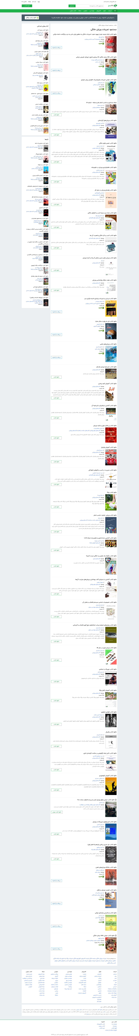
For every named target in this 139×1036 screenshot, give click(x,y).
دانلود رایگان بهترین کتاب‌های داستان (34, 34)
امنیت (84, 978)
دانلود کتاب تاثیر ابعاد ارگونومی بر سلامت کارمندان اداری (100, 753)
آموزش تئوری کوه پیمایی (86, 395)
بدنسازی (98, 303)
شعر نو (115, 980)
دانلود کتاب (56, 115)
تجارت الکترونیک (82, 982)
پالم (102, 261)
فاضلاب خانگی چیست (59, 611)
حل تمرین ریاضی (84, 853)
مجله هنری (42, 993)
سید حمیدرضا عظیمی (98, 473)
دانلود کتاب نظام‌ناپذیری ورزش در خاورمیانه (104, 167)
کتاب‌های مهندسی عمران (94, 607)
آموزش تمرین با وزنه (61, 111)
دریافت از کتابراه (56, 47)
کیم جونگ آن (38, 267)
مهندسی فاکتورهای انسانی (74, 764)
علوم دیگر (99, 1001)
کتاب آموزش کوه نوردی (98, 392)
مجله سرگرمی (41, 980)
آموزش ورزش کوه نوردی (75, 392)
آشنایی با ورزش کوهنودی (71, 784)
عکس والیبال (89, 412)
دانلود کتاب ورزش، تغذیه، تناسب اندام (105, 515)
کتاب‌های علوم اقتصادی (94, 218)
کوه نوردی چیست (73, 390)
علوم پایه (99, 999)
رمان (116, 976)
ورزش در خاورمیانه (91, 176)
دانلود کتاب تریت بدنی (67, 831)
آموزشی (30, 987)
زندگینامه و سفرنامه (112, 989)
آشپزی (56, 976)
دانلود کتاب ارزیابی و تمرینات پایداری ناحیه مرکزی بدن (100, 299)
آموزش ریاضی (92, 853)
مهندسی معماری (68, 978)
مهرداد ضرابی (100, 582)
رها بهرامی (39, 43)
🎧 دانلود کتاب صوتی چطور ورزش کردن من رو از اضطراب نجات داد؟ (97, 800)
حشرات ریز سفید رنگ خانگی (64, 588)
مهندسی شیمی (68, 984)
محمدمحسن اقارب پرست (97, 60)
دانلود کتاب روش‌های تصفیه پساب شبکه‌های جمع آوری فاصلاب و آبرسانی (95, 625)
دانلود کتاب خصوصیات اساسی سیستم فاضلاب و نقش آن (99, 602)
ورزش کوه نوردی (95, 390)
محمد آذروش (38, 233)
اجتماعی (99, 987)
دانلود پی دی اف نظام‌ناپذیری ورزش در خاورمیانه (93, 178)
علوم (104, 11)
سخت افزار (83, 984)
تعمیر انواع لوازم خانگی (94, 156)
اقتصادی (99, 974)
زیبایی (56, 980)
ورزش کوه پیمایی (87, 390)
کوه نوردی (80, 390)
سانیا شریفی (100, 324)
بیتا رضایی (100, 82)
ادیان (96, 917)
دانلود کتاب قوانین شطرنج (109, 712)
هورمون (83, 678)
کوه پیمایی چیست (58, 390)
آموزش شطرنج (76, 721)
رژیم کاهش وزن (61, 526)
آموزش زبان (114, 995)
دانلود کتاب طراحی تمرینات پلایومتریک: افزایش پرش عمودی (99, 80)
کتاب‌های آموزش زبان (38, 235)
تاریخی (99, 980)
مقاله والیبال (75, 412)
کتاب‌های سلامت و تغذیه (83, 430)
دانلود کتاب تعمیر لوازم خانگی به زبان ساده (78, 156)
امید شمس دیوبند (98, 541)
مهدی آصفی (100, 824)
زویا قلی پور (38, 210)
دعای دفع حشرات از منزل (73, 590)
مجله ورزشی (41, 984)
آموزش (61, 547)
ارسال (88, 1014)
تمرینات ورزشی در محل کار (93, 762)
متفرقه (56, 995)
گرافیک (84, 991)
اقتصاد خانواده (64, 479)
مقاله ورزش (78, 287)
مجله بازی (42, 978)
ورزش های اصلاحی (81, 762)
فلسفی (99, 991)
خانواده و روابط (55, 978)
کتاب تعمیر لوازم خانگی (58, 152)
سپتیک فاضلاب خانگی (85, 613)
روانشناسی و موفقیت (27, 978)
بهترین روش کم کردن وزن (72, 526)
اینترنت (84, 974)
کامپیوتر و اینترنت (82, 993)
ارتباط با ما (114, 1024)
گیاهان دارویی (97, 940)
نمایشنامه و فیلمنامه (112, 991)
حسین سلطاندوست (98, 428)
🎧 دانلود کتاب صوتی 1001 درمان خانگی (105, 936)
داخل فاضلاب (75, 611)
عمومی (85, 11)
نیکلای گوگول (38, 54)
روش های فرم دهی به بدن (85, 528)
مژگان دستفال (99, 870)
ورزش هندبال (92, 374)
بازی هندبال (85, 374)
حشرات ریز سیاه (95, 588)
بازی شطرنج (89, 721)
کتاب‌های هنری (96, 558)
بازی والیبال (62, 741)
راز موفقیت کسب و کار (90, 224)
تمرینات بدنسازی (100, 961)
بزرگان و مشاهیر (54, 974)
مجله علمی (42, 989)
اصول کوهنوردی (87, 787)
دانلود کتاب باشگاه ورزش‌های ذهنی (106, 867)
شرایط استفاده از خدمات (111, 1030)
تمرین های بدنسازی (96, 528)
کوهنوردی (79, 784)
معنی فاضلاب (68, 611)
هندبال (97, 374)
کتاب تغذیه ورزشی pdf (59, 524)
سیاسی (99, 989)
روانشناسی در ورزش (86, 287)
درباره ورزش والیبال (67, 412)
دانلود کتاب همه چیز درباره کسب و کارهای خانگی (102, 213)
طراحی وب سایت (82, 989)
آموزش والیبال (82, 412)
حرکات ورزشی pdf (93, 201)
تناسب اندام (86, 809)
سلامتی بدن (64, 764)
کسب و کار (86, 222)
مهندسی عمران (68, 976)
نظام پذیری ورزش (77, 176)
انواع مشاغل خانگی (60, 222)
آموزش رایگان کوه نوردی (73, 395)
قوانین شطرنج (96, 721)
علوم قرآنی (94, 895)
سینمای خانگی (108, 961)
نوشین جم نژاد (38, 199)
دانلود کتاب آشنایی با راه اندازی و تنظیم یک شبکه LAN (100, 538)
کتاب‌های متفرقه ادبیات (37, 258)
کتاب (64, 547)
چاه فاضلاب (88, 611)
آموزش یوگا (96, 697)
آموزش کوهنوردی (60, 784)
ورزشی (56, 991)
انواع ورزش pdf (86, 131)
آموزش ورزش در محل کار (81, 199)
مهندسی (92, 11)
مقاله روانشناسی (95, 287)
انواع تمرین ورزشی (87, 129)
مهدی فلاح (100, 672)
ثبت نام (34, 1)
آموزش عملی (96, 547)
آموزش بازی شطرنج (67, 721)
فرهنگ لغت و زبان (112, 993)
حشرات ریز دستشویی (76, 588)
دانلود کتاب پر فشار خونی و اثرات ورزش (105, 426)
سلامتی (89, 678)
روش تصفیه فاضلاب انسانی (70, 634)
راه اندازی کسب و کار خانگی (74, 479)
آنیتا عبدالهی (100, 847)
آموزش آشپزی (97, 326)
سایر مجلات (41, 995)
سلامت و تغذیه (54, 984)
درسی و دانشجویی (97, 995)
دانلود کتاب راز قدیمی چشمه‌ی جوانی (106, 913)
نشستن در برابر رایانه (72, 762)
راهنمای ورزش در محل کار (69, 199)
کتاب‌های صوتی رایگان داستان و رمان (34, 55)
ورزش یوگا (72, 501)
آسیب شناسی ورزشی (90, 39)
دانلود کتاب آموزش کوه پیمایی (107, 384)
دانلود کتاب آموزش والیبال (109, 447)
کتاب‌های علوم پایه (95, 849)
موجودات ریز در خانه (86, 588)
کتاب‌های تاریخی (39, 97)
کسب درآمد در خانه (90, 244)
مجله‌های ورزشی (96, 107)
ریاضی (97, 853)
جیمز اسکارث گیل (37, 156)
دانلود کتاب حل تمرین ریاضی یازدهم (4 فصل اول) (102, 845)
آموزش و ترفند (83, 976)
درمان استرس (72, 807)
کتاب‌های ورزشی (39, 280)
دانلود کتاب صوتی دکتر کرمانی (92, 807)
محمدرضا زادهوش (37, 221)
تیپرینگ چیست (86, 831)
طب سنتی (97, 62)
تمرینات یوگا (83, 697)
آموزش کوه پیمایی (96, 395)
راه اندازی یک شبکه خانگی (87, 547)
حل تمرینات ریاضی (62, 853)
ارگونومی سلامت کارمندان (98, 766)
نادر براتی (39, 145)
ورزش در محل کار (95, 199)
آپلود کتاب (27, 6)
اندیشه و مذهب (97, 976)
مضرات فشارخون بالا (86, 434)
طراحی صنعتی (69, 974)
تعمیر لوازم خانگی (63, 156)
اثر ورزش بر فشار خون (76, 434)
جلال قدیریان (100, 735)
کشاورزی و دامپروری (96, 997)
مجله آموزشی (41, 987)
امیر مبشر (39, 278)
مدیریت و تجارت (28, 982)
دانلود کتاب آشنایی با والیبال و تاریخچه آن (104, 406)
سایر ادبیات (114, 997)
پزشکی (99, 978)
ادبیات (109, 11)
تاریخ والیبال (78, 741)
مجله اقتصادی (41, 982)
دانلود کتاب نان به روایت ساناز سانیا (106, 321)
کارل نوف (101, 37)
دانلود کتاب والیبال (111, 732)
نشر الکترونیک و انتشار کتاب (110, 1)
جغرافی (99, 982)
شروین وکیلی (38, 106)
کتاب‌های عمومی (96, 148)
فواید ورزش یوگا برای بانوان (93, 501)
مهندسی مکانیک (68, 982)
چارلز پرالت (39, 85)
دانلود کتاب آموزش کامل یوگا (108, 690)
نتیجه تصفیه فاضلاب (83, 634)
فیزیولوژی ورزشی (77, 831)
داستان (115, 974)
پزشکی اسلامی (89, 940)
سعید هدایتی (99, 170)
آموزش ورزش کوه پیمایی (63, 392)
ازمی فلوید (100, 938)
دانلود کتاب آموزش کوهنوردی (108, 776)
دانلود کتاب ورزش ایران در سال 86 (107, 648)
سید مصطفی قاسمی (98, 756)
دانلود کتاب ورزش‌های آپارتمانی (107, 120)
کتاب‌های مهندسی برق (38, 75)
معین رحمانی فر (99, 893)
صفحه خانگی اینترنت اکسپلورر (88, 958)
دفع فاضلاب (82, 611)
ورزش (81, 131)
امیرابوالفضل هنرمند (37, 300)
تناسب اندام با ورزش (96, 526)
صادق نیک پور (99, 347)
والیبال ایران (56, 741)
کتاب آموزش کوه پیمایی (87, 392)
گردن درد (54, 111)
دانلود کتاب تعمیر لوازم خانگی (108, 143)
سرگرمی (56, 982)
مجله (79, 11)
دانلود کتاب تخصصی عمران (73, 613)
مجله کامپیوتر (41, 974)
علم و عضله (100, 105)
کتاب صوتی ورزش (80, 807)
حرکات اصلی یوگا (76, 697)
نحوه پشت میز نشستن (61, 762)
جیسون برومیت (99, 301)
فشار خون (93, 434)
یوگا (76, 501)
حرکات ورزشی (76, 131)
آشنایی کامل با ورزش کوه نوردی (60, 395)
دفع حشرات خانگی (84, 590)
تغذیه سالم (87, 526)
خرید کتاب (102, 1028)
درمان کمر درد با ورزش (95, 764)
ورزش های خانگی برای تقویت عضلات (73, 129)
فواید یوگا (99, 503)
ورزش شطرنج (83, 721)
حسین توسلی (100, 450)
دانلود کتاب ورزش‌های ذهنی (108, 344)
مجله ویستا (100, 495)
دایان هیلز (100, 518)
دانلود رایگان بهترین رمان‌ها (37, 44)
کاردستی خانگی (85, 563)
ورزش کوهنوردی (95, 784)
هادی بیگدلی (38, 167)
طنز (116, 982)
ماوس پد (97, 563)
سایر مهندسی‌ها (68, 989)
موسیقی (56, 989)
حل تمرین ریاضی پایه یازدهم (73, 853)
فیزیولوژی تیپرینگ (94, 831)
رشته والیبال (72, 741)
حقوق (100, 993)
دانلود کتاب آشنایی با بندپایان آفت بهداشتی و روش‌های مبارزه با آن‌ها (96, 580)
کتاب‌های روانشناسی (38, 222)
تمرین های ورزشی (95, 524)
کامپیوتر (99, 11)
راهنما (29, 1)
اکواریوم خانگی (77, 958)
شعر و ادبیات (29, 974)
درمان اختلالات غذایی (94, 111)
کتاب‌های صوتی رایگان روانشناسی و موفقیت (89, 805)
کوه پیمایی (65, 390)
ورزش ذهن (97, 349)
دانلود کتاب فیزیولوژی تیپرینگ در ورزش (105, 822)
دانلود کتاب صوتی (56, 812)
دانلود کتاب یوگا (112, 492)
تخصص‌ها (98, 39)
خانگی (75, 547)
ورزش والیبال (96, 412)
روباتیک (70, 987)
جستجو (72, 6)
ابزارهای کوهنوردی (96, 787)
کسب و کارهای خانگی (94, 222)
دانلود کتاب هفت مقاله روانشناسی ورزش (104, 280)
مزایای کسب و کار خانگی (77, 222)
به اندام (101, 802)
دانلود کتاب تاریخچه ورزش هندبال (106, 367)
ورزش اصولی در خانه (95, 131)
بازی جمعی (101, 743)
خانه (115, 11)
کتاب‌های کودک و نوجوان (37, 88)
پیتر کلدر (101, 915)
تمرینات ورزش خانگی (84, 111)
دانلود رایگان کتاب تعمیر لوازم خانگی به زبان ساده (75, 154)
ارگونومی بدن (58, 764)
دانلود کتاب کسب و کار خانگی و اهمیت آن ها (103, 235)
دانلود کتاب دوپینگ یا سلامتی (108, 669)
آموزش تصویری (70, 547)
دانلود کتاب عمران (62, 613)
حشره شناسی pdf (63, 590)
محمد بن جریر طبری (37, 96)
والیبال (97, 741)
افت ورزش (83, 176)
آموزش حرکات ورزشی (67, 131)
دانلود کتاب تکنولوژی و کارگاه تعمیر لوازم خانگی (88, 152)
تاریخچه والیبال (58, 412)
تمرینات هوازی (92, 961)
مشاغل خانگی (68, 222)
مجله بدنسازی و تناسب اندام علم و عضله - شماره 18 (101, 103)
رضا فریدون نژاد (99, 216)
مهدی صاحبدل (99, 650)
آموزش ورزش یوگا (82, 501)
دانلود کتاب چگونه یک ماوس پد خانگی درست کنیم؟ (101, 556)
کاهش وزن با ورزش (85, 524)
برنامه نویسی (83, 980)
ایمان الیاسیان (99, 605)
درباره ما (115, 1026)
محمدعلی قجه (38, 289)
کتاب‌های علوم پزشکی (95, 430)
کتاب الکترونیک (101, 1024)
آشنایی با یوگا (66, 501)
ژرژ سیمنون (38, 178)
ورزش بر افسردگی (71, 287)
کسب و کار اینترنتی (79, 224)
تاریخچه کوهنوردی (86, 784)
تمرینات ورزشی (95, 129)
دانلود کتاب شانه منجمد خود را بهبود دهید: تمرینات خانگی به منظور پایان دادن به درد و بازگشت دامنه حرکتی (85, 34)
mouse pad (92, 563)
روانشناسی (99, 984)
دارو (86, 678)
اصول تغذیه (81, 526)
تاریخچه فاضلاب (95, 611)
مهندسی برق (69, 980)
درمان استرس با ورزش (95, 809)
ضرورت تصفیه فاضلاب (93, 634)
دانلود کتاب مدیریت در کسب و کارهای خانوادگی (103, 470)
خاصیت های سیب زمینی (72, 111)
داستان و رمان (29, 976)
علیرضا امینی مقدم (98, 715)
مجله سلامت (41, 991)
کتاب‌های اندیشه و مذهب (37, 168)
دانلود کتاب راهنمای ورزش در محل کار (106, 190)
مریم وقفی (38, 117)
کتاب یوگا (60, 501)
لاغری (56, 526)
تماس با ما (24, 1)
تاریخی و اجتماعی (28, 980)
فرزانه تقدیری (38, 188)
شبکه (79, 547)
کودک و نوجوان (54, 987)
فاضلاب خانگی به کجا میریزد (97, 613)
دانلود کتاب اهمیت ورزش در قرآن (107, 890)
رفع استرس (65, 807)
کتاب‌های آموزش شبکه (94, 543)
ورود (39, 1)
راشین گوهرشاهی (99, 193)
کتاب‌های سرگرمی (39, 303)
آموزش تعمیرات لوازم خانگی (70, 152)
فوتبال (64, 287)
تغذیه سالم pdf (69, 524)
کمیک (115, 984)
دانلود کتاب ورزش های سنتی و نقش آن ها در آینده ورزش (100, 258)
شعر (116, 978)
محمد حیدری (100, 146)
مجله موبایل (41, 976)
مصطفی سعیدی (99, 778)
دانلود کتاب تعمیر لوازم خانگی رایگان (95, 154)
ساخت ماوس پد (77, 563)
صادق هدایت (38, 32)
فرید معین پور (99, 123)
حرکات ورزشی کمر (85, 764)
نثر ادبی (115, 987)
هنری (57, 993)
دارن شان (39, 64)
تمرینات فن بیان (84, 961)
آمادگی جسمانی (96, 85)
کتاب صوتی (73, 11)
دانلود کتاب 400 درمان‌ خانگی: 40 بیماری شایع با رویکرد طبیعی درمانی (96, 57)
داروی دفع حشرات (93, 590)
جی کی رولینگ (38, 128)
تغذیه (102, 526)
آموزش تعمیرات (95, 158)
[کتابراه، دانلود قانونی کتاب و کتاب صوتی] (101, 43)
